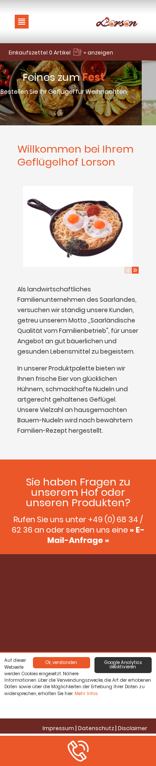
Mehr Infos (86, 693)
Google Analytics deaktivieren (123, 664)
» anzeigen (98, 52)
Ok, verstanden (61, 662)
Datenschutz (96, 728)
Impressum (58, 728)
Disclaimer (132, 728)
